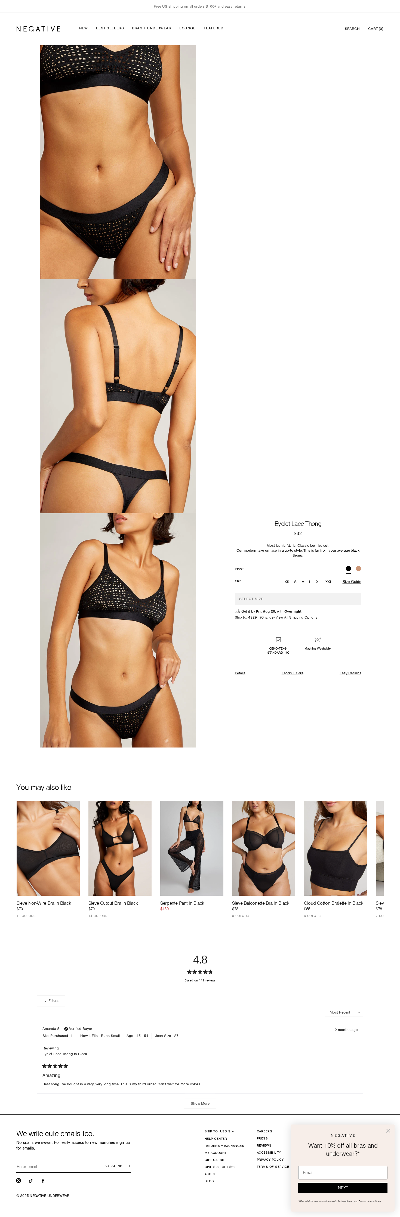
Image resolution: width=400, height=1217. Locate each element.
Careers (264, 1131)
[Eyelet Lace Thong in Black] (348, 569)
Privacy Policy (270, 1159)
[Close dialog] (388, 1131)
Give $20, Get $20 (220, 1167)
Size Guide (352, 581)
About (210, 1174)
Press (262, 1138)
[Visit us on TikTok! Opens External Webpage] (31, 1180)
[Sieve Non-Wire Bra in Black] (48, 848)
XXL (329, 581)
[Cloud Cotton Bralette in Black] (335, 848)
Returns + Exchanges (224, 1145)
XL (318, 581)
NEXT (343, 1188)
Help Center (216, 1138)
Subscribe (114, 1166)
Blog (209, 1181)
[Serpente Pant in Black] (191, 848)
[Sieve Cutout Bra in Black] (120, 848)
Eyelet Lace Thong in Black (64, 1054)
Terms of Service (273, 1166)
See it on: (178, 58)
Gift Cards (214, 1160)
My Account (215, 1152)
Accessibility (269, 1152)
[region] (200, 6)
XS (287, 581)
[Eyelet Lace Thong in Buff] (358, 569)
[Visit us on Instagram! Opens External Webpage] (19, 1180)
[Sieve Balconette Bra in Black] (263, 848)
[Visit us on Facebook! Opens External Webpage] (43, 1180)
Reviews (264, 1145)
